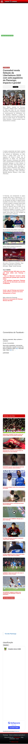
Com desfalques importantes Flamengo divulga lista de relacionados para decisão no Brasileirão (14, 282)
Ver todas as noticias (9, 598)
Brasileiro (6, 645)
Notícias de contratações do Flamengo (13, 299)
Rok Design (17, 737)
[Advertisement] (14, 18)
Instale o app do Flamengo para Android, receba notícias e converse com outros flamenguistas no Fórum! (13, 291)
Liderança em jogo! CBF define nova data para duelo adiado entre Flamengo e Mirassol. (14, 273)
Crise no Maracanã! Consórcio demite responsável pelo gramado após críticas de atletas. (14, 277)
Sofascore (17, 731)
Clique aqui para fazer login (7, 35)
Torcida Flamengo (10, 634)
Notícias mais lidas (8, 300)
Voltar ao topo (14, 741)
